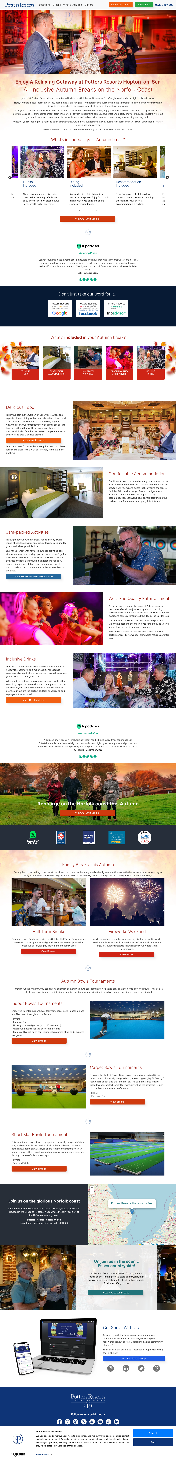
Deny (153, 1442)
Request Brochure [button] (120, 4)
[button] (132, 1212)
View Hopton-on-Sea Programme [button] (33, 576)
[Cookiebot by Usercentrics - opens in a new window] (18, 1455)
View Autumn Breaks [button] (87, 218)
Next (166, 177)
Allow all (153, 1433)
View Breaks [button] (48, 951)
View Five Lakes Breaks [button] (115, 1292)
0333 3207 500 (164, 4)
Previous (9, 177)
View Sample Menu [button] (33, 440)
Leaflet (144, 1244)
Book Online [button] (144, 4)
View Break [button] (126, 954)
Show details (42, 1454)
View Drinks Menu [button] (33, 700)
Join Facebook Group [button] (134, 1358)
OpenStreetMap (157, 1244)
